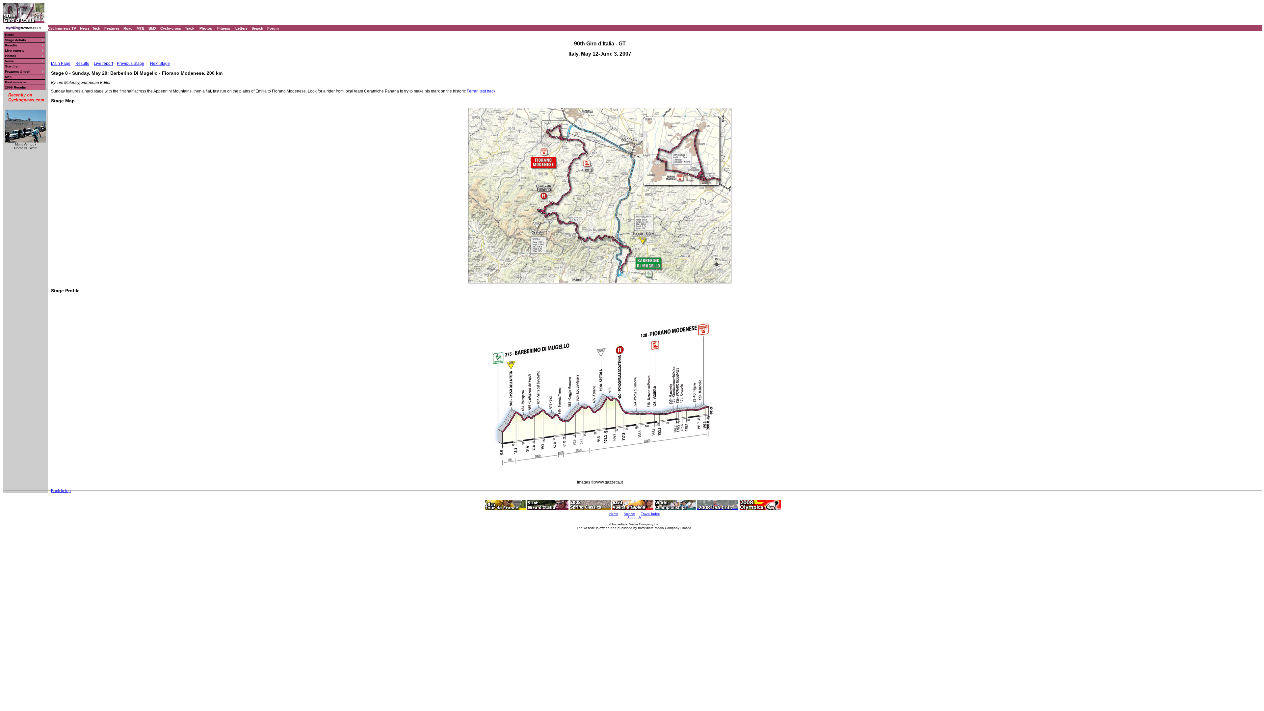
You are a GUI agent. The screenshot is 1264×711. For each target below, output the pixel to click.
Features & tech (17, 71)
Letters (241, 28)
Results (11, 45)
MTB (141, 28)
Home (9, 35)
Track (189, 28)
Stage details (15, 40)
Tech (96, 28)
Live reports (14, 50)
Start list (11, 66)
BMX (152, 28)
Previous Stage (130, 63)
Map (8, 77)
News (85, 28)
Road (128, 28)
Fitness (223, 28)
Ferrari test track (481, 91)
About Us (634, 517)
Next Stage (160, 63)
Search (257, 28)
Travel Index (650, 513)
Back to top (61, 490)
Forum (273, 28)
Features (111, 28)
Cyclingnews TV (62, 28)
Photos (205, 28)
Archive (629, 513)
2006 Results (15, 87)
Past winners (15, 82)
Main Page (60, 63)
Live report (103, 63)
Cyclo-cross (170, 28)
